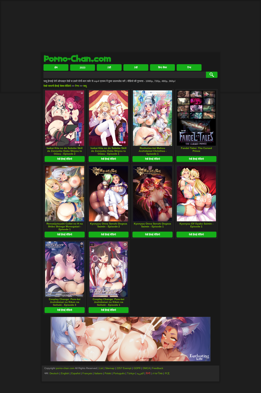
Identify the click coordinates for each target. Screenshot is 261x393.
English (65, 373)
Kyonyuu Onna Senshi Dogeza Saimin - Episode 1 (152, 225)
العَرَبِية (140, 373)
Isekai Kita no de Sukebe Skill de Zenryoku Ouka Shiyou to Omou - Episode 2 (65, 151)
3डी (136, 67)
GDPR (137, 368)
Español (75, 373)
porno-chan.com (65, 368)
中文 (167, 373)
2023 (82, 67)
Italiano (98, 373)
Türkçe (131, 373)
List (101, 368)
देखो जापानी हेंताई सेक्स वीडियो (57, 85)
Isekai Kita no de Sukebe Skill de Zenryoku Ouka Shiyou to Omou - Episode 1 (108, 151)
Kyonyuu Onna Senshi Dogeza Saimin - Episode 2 (108, 225)
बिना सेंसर (162, 67)
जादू (85, 85)
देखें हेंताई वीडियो (64, 158)
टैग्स (189, 67)
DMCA (146, 368)
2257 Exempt (123, 368)
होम (56, 67)
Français (87, 373)
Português (119, 373)
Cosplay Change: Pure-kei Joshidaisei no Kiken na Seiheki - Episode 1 (108, 302)
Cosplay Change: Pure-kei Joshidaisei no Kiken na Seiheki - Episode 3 (64, 302)
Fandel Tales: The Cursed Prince (196, 149)
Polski (108, 373)
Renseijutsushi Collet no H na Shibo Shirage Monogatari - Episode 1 (65, 226)
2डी (109, 67)
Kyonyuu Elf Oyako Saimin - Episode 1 (196, 225)
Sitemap (109, 368)
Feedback (157, 368)
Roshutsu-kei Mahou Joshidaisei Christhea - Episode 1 (152, 151)
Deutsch (54, 373)
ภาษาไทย (157, 373)
